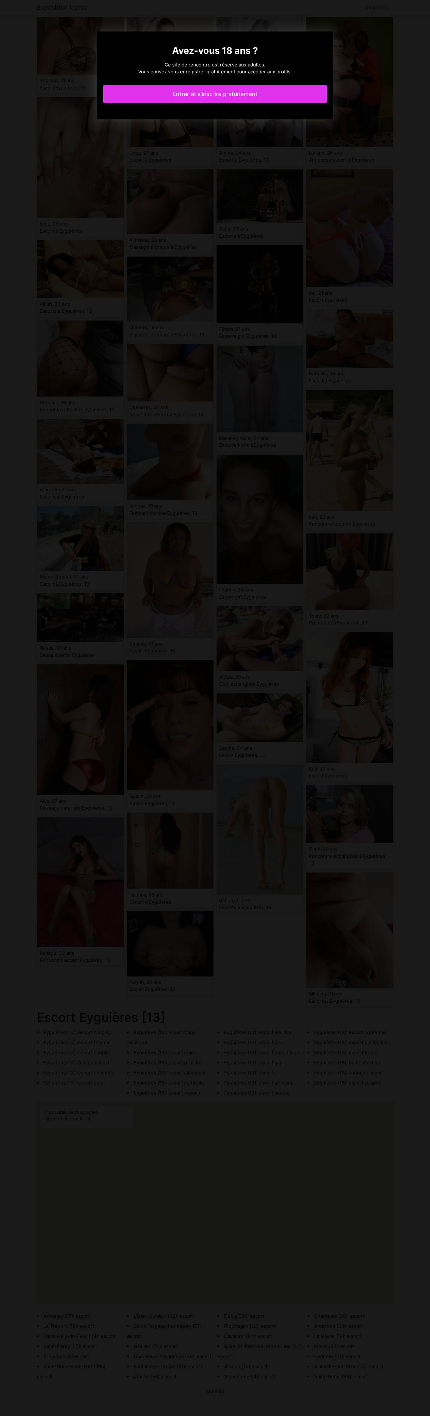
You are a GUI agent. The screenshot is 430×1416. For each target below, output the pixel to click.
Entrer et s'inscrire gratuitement (215, 94)
